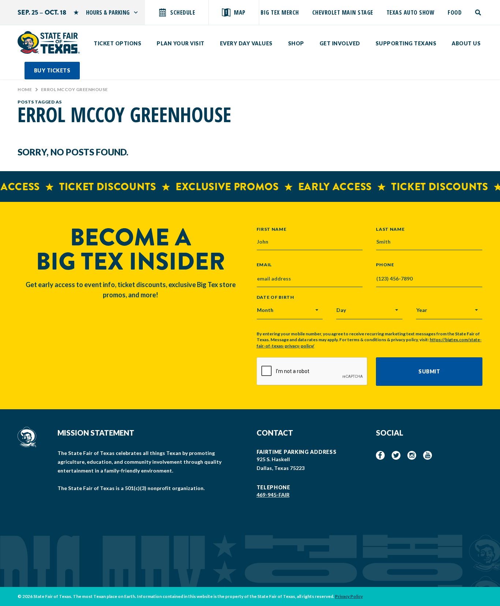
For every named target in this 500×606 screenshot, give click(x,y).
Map (240, 12)
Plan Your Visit (181, 43)
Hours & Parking (108, 12)
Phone (385, 265)
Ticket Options (117, 43)
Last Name (390, 229)
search (478, 12)
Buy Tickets (52, 70)
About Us (466, 43)
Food (455, 12)
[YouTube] (427, 455)
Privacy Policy (349, 596)
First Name (272, 229)
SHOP (296, 43)
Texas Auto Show (411, 12)
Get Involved (340, 43)
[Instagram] (411, 455)
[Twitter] (396, 455)
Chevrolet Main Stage (342, 12)
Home (25, 89)
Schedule (182, 12)
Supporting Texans (406, 43)
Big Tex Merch (280, 12)
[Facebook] (380, 455)
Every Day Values (246, 43)
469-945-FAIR (273, 495)
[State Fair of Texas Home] (49, 42)
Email (264, 265)
